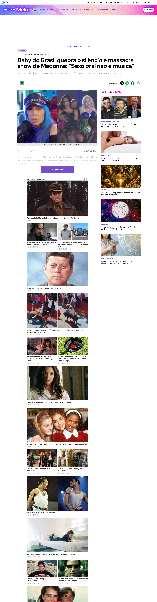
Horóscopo (89, 10)
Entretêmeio (89, 2)
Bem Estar (113, 2)
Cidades (101, 2)
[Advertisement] (78, 28)
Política (96, 2)
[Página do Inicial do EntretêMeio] (16, 10)
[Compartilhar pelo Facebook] (132, 83)
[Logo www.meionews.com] (4, 2)
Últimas (113, 10)
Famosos (44, 10)
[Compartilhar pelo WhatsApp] (127, 83)
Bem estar (54, 10)
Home (69, 46)
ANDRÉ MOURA (102, 10)
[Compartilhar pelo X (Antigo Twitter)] (122, 83)
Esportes (137, 2)
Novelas (64, 10)
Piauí (132, 2)
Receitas (127, 2)
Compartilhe (114, 83)
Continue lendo (57, 169)
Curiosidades (120, 2)
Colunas (143, 2)
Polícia (107, 2)
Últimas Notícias (151, 2)
